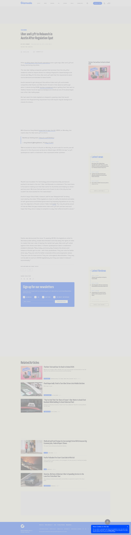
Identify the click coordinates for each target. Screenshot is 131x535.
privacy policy (111, 530)
